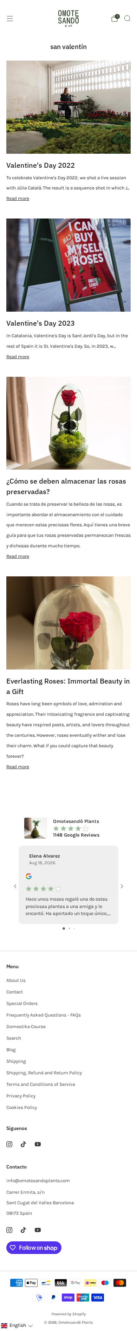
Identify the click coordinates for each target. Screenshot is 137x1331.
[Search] (127, 18)
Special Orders (22, 1003)
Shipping (16, 1061)
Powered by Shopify (69, 1314)
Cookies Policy (21, 1107)
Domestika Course (26, 1026)
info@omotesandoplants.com (38, 1180)
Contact (14, 991)
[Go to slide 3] (74, 928)
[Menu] (9, 18)
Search (13, 1038)
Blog (11, 1049)
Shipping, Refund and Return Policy (44, 1072)
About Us (16, 980)
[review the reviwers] (29, 878)
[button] (17, 1325)
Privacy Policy (20, 1095)
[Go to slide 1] (64, 928)
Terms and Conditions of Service (40, 1084)
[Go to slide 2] (69, 928)
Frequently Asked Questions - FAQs (43, 1015)
